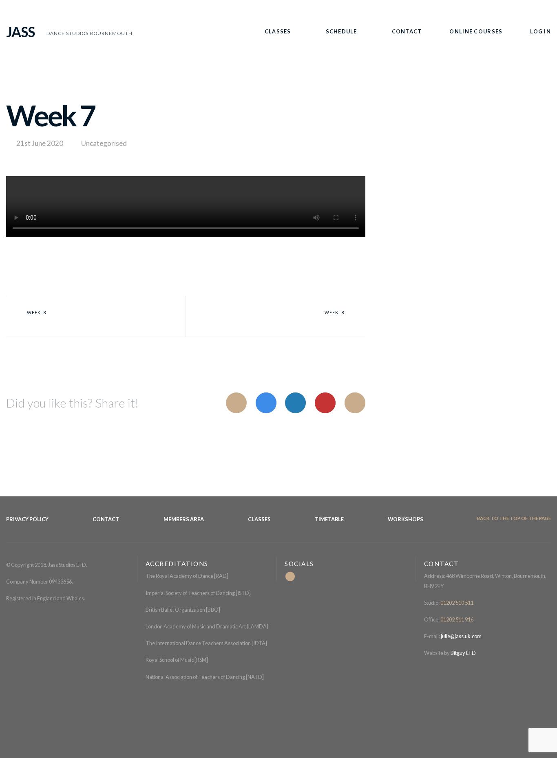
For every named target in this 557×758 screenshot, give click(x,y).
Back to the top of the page (513, 518)
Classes (278, 31)
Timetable (329, 519)
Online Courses (475, 31)
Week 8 (36, 312)
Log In (540, 31)
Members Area (184, 519)
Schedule (341, 31)
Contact (407, 31)
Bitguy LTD (463, 653)
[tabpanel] (185, 208)
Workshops (405, 519)
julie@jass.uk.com (461, 636)
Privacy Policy (27, 519)
